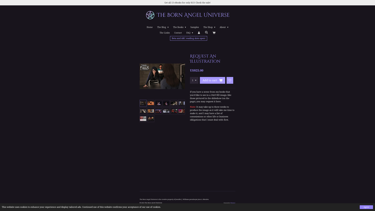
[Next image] (182, 76)
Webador (232, 203)
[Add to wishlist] (230, 80)
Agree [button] (366, 207)
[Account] (199, 32)
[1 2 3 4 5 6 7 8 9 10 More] (194, 80)
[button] (143, 103)
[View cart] (214, 32)
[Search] (206, 32)
